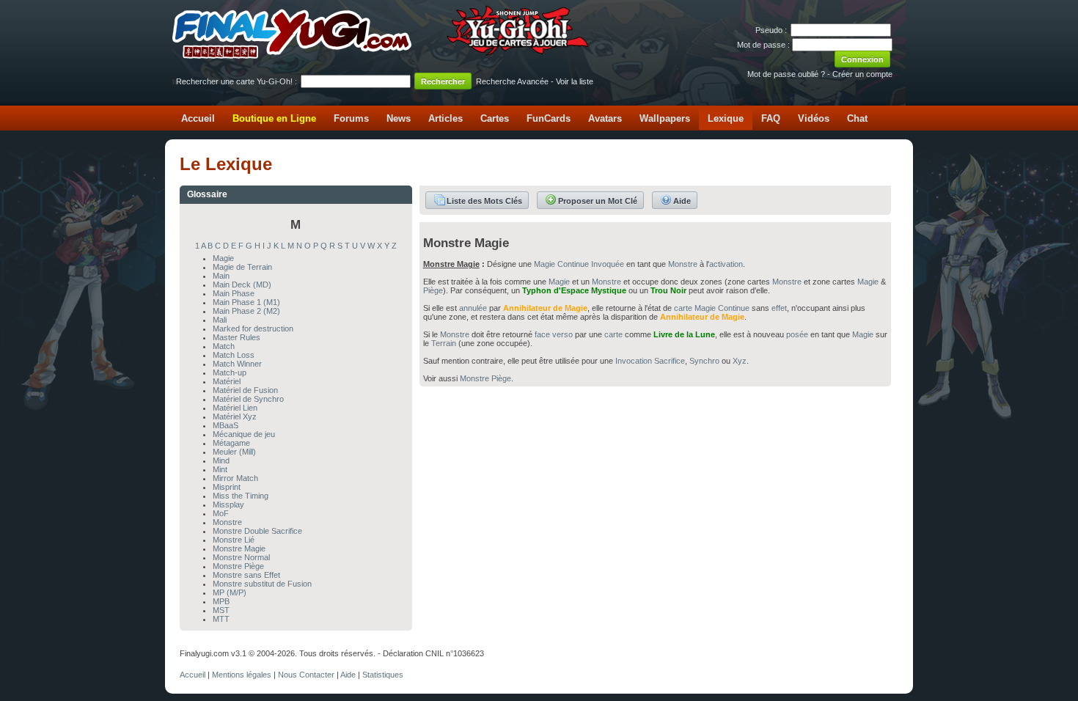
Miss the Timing (240, 495)
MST (221, 610)
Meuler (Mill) (234, 451)
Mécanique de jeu (244, 434)
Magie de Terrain (242, 267)
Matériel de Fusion (245, 390)
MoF (221, 513)
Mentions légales (241, 674)
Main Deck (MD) (242, 284)
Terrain (443, 343)
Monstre (227, 522)
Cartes (494, 118)
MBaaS (225, 425)
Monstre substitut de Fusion (262, 583)
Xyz (740, 360)
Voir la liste (574, 81)
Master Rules (236, 337)
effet (779, 308)
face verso (554, 334)
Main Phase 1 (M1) (246, 302)
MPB (221, 601)
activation (726, 264)
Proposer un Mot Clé (597, 201)
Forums (351, 118)
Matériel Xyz (235, 416)
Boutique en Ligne (274, 118)
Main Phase (233, 293)
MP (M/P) (229, 592)
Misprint (227, 486)
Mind (221, 460)
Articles (445, 118)
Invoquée (607, 264)
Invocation (633, 360)
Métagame (231, 442)
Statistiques (382, 674)
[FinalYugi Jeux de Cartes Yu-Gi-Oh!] (381, 55)
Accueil (198, 118)
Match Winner (237, 363)
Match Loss (233, 354)
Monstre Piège (238, 566)
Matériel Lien (235, 407)
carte (683, 308)
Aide (682, 201)
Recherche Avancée (512, 81)
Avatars (605, 118)
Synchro (704, 360)
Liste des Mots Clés (484, 201)
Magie (223, 258)
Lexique (726, 118)
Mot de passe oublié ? (786, 74)
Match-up (229, 372)
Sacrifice (669, 360)
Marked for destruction (253, 328)
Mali (220, 319)
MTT (221, 618)
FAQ (770, 118)
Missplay (228, 504)
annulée (473, 308)
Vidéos (813, 118)
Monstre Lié (233, 539)
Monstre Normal (241, 557)
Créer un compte (862, 74)
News (398, 118)
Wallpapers (664, 118)
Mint (220, 469)
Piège (433, 290)
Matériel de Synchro (248, 398)
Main (221, 275)
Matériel (227, 381)
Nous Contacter (306, 674)
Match (224, 346)
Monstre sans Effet (246, 574)
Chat (857, 118)
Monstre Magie (239, 548)
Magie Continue (561, 264)
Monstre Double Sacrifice (257, 530)
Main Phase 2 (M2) (246, 311)
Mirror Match (235, 478)
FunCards (549, 118)
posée (797, 334)
